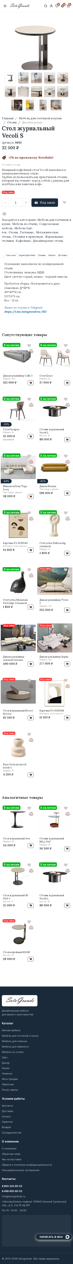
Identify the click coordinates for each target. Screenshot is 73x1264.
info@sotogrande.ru (13, 1196)
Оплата (6, 1116)
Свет (5, 1057)
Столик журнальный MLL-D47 (51, 840)
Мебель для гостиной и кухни (20, 1035)
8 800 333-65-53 (12, 1186)
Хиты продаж (10, 1078)
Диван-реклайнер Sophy (54, 656)
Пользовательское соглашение (20, 1170)
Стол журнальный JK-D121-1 (16, 897)
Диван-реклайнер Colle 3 (17, 375)
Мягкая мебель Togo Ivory (15, 488)
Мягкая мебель (11, 1030)
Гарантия (7, 1121)
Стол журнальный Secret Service (18, 712)
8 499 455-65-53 (12, 1191)
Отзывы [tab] (41, 255)
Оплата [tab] (51, 255)
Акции (5, 1068)
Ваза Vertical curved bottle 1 (14, 766)
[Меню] (5, 6)
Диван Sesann (47, 486)
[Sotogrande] (19, 1001)
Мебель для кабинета (15, 1046)
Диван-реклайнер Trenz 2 (54, 601)
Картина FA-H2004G (15, 543)
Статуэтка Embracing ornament (52, 545)
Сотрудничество (12, 1132)
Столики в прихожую (28, 236)
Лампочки (8, 1084)
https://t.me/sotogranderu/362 (25, 311)
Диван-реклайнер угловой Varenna (13, 658)
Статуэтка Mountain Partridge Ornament (15, 601)
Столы (13, 232)
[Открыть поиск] (45, 6)
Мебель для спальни (14, 1041)
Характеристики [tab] (27, 255)
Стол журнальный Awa (16, 838)
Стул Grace (46, 375)
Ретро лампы (10, 1089)
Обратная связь (11, 1153)
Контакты (7, 1105)
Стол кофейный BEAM (16, 952)
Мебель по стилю (24, 224)
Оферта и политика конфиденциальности (27, 1164)
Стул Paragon (11, 429)
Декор (6, 1062)
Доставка (7, 1111)
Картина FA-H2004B (51, 710)
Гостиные (27, 232)
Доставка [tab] (62, 255)
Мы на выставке (12, 1159)
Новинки (7, 1073)
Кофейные (23, 241)
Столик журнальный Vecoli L (51, 431)
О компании (9, 1148)
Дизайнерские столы (48, 241)
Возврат (6, 1127)
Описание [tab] (11, 255)
